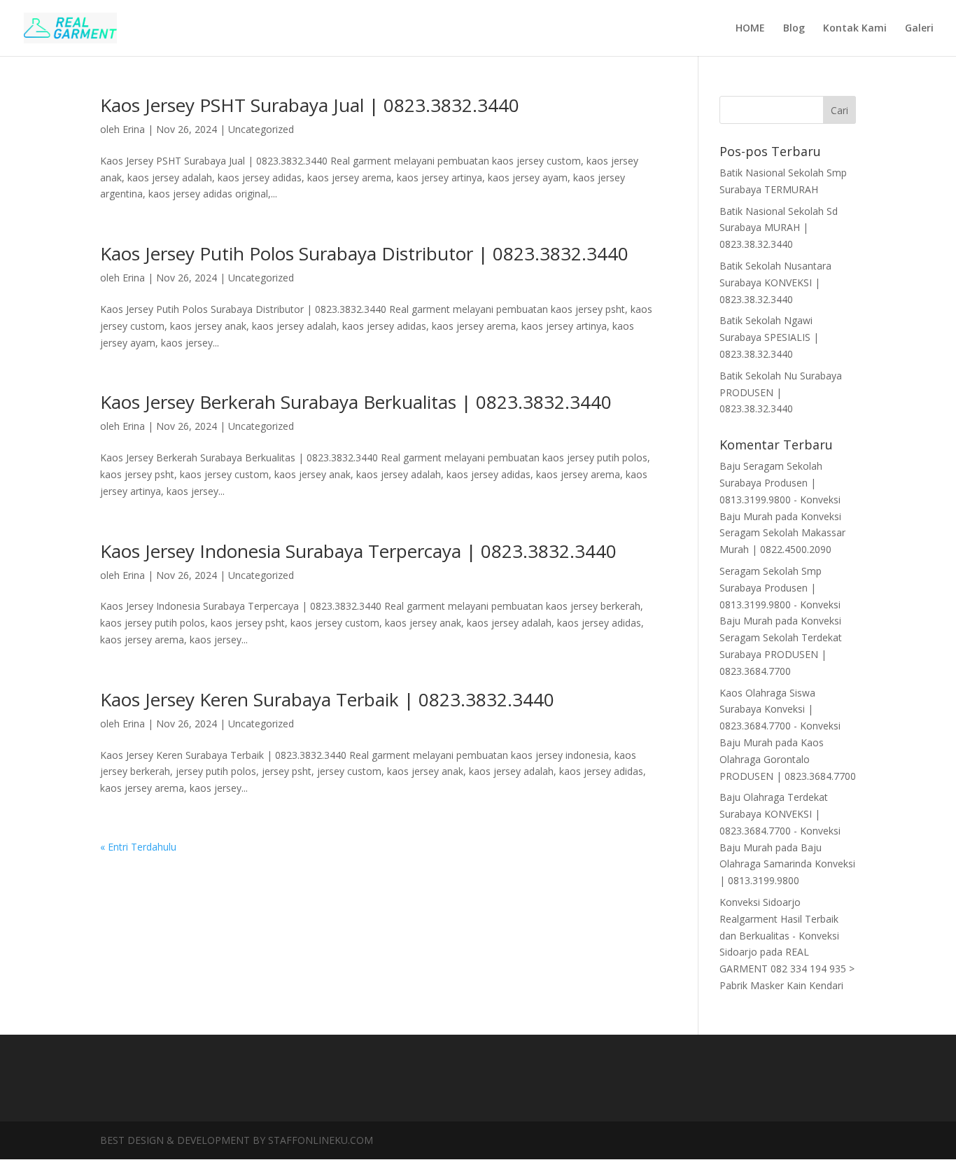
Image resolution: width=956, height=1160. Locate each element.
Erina (133, 129)
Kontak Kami (855, 28)
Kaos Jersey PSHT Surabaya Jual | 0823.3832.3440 (309, 105)
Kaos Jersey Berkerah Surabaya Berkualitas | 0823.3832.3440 (356, 401)
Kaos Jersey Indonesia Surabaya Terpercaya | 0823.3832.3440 (358, 551)
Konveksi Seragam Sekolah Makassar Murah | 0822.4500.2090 (782, 533)
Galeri (919, 28)
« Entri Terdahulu (138, 846)
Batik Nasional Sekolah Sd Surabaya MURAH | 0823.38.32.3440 (778, 227)
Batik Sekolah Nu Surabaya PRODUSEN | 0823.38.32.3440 (780, 392)
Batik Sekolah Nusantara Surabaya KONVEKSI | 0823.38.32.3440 (775, 282)
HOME (750, 28)
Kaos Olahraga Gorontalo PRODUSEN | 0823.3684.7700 (787, 759)
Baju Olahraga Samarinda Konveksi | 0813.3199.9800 (787, 864)
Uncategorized (261, 129)
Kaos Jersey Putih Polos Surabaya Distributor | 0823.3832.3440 (364, 253)
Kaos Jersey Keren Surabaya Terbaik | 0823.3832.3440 (327, 699)
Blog (794, 28)
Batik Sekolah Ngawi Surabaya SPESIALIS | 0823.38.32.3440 (769, 337)
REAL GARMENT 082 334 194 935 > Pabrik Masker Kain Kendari (787, 968)
